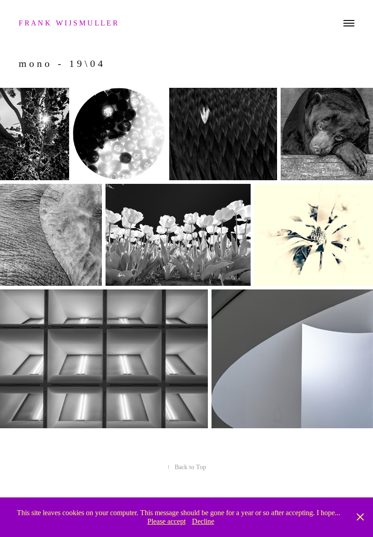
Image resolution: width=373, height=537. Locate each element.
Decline (203, 521)
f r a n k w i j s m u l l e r (69, 23)
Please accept (166, 521)
